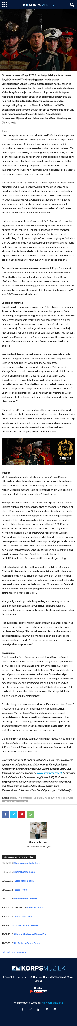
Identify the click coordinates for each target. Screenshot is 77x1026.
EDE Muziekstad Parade (25, 925)
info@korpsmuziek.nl (52, 1002)
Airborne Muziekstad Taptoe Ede (29, 934)
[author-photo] (38, 830)
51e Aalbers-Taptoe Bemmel (27, 943)
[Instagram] (31, 1009)
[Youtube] (54, 1009)
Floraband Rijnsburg (61, 798)
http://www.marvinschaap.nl (38, 847)
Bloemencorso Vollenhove (26, 863)
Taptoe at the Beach (23, 881)
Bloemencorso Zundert (25, 898)
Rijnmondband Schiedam (15, 801)
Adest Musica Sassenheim (23, 798)
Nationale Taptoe (34, 907)
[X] (13, 814)
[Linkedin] (39, 1009)
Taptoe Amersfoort (23, 916)
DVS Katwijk (43, 798)
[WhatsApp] (30, 814)
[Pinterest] (21, 814)
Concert (7, 50)
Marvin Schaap (38, 842)
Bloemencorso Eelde (24, 872)
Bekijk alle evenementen (14, 952)
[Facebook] (5, 814)
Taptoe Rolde (20, 890)
